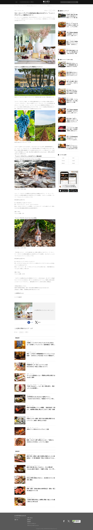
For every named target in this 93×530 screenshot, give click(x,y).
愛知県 (63, 163)
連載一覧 (16, 519)
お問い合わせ (30, 517)
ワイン (50, 10)
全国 (63, 158)
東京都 (63, 160)
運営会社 (29, 519)
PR (54, 10)
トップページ (17, 517)
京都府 (73, 163)
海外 (47, 10)
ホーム (16, 5)
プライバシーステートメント (33, 525)
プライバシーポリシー (31, 523)
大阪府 (73, 160)
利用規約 (29, 521)
